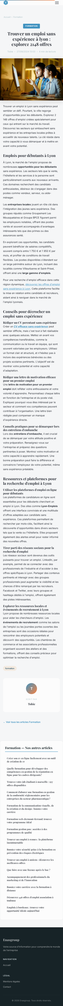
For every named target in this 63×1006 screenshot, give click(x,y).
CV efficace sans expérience (31, 326)
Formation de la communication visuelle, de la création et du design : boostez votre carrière (30, 809)
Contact (7, 986)
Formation (18, 17)
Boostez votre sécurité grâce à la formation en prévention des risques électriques (31, 851)
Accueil (7, 17)
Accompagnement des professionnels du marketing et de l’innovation (28, 878)
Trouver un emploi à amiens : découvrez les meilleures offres (30, 861)
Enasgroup (11, 940)
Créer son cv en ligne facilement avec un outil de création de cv (31, 760)
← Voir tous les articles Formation (21, 722)
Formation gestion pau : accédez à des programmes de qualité (27, 831)
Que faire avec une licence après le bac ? (28, 869)
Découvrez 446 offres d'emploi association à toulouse (30, 899)
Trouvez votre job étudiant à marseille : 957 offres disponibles (30, 783)
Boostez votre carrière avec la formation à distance (29, 888)
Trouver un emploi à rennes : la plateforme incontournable (30, 841)
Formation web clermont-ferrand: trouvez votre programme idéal (29, 821)
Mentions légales (11, 981)
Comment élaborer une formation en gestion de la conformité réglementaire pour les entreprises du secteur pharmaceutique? (30, 795)
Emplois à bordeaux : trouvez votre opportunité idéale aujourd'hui (25, 909)
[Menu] (57, 2)
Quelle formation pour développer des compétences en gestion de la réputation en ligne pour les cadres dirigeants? (30, 772)
